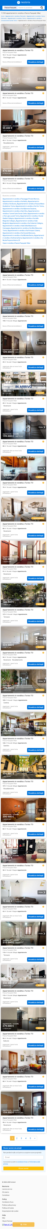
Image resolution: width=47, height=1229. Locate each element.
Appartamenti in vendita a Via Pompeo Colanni (24, 230)
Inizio (2, 16)
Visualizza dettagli (35, 62)
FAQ (3, 1218)
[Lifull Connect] (12, 1225)
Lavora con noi (7, 1189)
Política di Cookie (8, 1208)
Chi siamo (5, 1192)
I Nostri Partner (7, 1221)
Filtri (25, 1224)
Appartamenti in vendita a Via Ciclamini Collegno (26, 223)
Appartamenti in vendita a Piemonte (15, 16)
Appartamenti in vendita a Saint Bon (15, 211)
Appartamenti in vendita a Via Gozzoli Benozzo (19, 233)
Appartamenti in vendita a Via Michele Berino (18, 235)
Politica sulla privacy (9, 1205)
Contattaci (5, 1195)
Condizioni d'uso (7, 1202)
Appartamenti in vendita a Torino (17, 18)
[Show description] (43, 50)
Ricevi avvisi (23, 1168)
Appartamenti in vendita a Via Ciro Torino (30, 206)
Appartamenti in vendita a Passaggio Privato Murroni (21, 199)
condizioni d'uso (22, 1162)
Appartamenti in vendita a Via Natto (15, 201)
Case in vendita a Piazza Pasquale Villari (16, 243)
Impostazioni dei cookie (10, 1211)
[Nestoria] (23, 3)
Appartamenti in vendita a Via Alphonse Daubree (19, 209)
